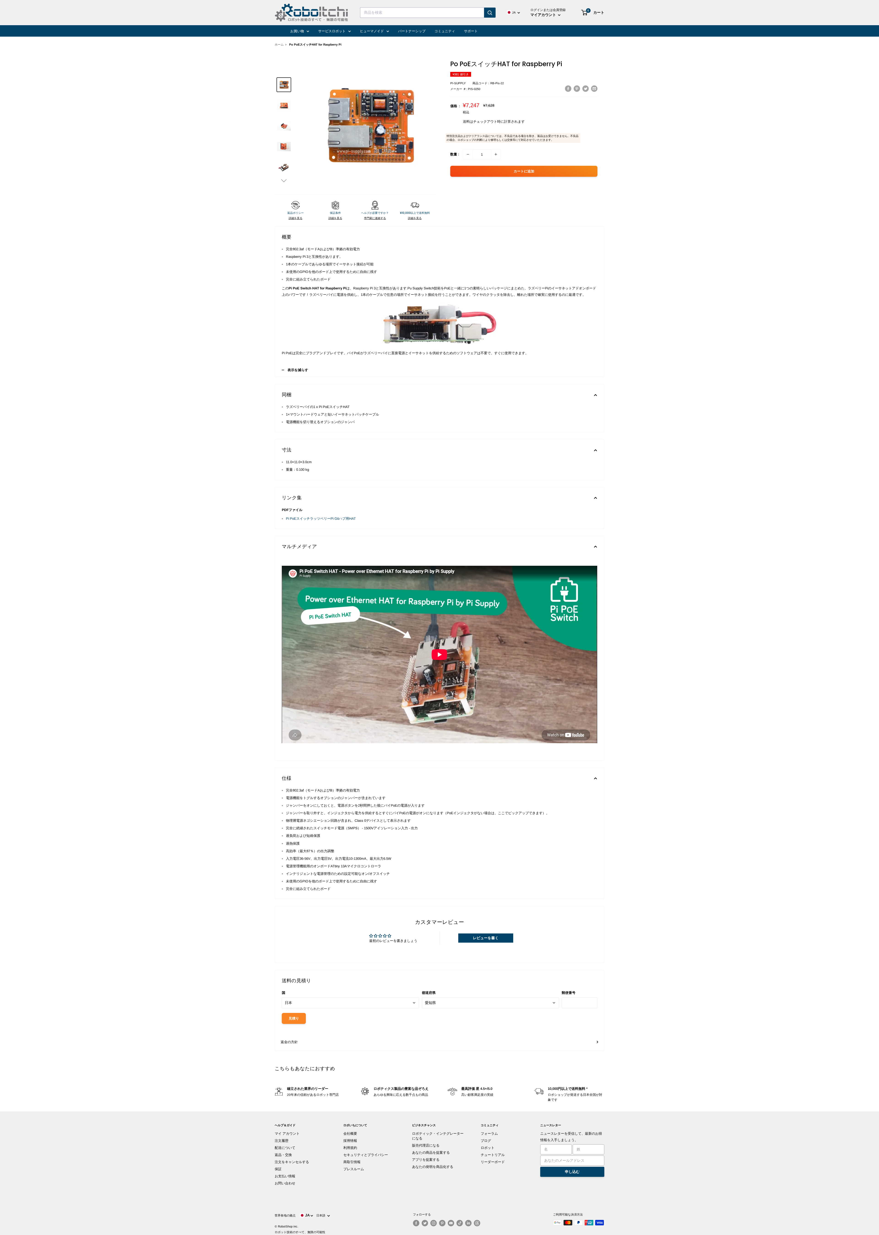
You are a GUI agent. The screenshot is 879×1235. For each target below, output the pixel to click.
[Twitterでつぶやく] (585, 88)
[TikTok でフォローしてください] (459, 1223)
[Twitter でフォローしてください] (425, 1223)
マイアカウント (543, 15)
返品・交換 (283, 1155)
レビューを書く (486, 938)
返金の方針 (289, 1042)
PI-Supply (458, 83)
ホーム (279, 44)
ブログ (486, 1141)
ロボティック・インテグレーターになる (438, 1136)
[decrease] (468, 154)
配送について (285, 1148)
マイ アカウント (287, 1133)
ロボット (487, 1148)
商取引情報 (352, 1162)
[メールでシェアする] (594, 88)
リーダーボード (493, 1162)
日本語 (321, 1215)
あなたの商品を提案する (431, 1152)
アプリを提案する (426, 1160)
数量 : (454, 154)
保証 (278, 1169)
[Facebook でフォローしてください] (416, 1223)
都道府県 (429, 993)
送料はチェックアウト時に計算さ (488, 121)
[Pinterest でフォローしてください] (442, 1223)
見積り (294, 1018)
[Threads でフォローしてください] (477, 1223)
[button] (284, 180)
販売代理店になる (426, 1145)
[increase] (496, 154)
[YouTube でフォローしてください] (451, 1223)
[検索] (490, 13)
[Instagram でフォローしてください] (433, 1223)
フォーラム (489, 1133)
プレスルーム (353, 1169)
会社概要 (350, 1133)
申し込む (572, 1172)
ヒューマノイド (372, 31)
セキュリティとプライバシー (365, 1155)
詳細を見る (295, 218)
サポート (471, 31)
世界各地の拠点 (285, 1215)
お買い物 (297, 31)
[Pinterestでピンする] (577, 88)
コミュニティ (444, 31)
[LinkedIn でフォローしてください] (468, 1223)
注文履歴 (281, 1141)
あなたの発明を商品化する (432, 1167)
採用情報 (350, 1141)
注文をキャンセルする (292, 1162)
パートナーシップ (412, 31)
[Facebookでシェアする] (568, 88)
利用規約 (350, 1148)
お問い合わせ (285, 1183)
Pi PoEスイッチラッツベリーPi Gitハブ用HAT (321, 518)
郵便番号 (568, 993)
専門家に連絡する (375, 218)
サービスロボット (332, 31)
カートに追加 (524, 171)
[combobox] (422, 12)
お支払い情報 (285, 1176)
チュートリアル (493, 1155)
